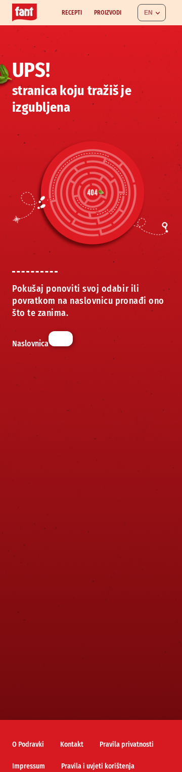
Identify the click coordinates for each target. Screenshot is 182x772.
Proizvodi (107, 12)
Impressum (28, 766)
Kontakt (71, 744)
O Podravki (28, 744)
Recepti (72, 12)
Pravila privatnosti (127, 744)
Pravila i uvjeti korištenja (97, 766)
